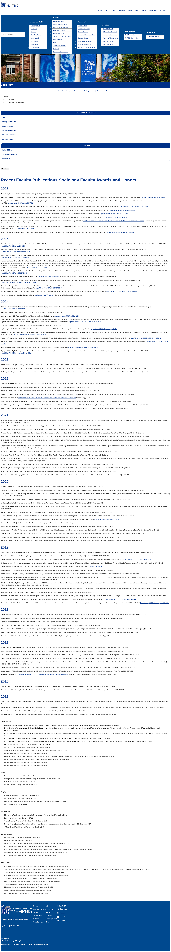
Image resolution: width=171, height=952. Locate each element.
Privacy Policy (5, 944)
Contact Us (6, 158)
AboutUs (60, 91)
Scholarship (34, 44)
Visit (106, 10)
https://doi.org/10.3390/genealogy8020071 (104, 329)
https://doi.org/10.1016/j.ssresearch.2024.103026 (16, 353)
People (68, 91)
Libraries (56, 49)
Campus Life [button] (82, 22)
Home (6, 96)
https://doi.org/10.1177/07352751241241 (66, 316)
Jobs (47, 922)
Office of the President (110, 32)
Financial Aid (35, 47)
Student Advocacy (84, 29)
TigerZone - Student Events (86, 47)
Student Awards (7, 139)
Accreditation (50, 909)
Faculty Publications (9, 122)
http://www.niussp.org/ (96, 566)
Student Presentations (9, 135)
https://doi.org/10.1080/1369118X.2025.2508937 (121, 291)
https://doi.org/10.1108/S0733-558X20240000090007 (85, 322)
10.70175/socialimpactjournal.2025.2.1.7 (154, 197)
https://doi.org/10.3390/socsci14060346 (13, 246)
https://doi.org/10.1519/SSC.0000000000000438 (121, 599)
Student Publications (9, 130)
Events (114, 10)
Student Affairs (82, 26)
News (130, 10)
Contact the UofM (153, 36)
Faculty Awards (7, 126)
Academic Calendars (39, 909)
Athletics (122, 10)
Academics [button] (56, 17)
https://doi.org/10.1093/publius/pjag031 (115, 217)
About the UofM (108, 29)
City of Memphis (108, 44)
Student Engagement (84, 41)
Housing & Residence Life (86, 35)
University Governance (110, 35)
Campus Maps (37, 915)
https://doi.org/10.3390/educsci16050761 (20, 203)
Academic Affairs (58, 21)
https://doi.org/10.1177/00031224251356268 (15, 257)
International (35, 38)
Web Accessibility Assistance (38, 944)
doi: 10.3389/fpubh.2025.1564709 (36, 267)
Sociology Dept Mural (9, 154)
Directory (49, 915)
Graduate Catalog (59, 30)
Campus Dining (83, 38)
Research (77, 91)
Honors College (58, 39)
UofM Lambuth (130, 35)
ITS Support (36, 919)
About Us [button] (105, 25)
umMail (144, 10)
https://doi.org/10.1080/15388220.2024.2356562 (146, 338)
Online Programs (58, 33)
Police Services (38, 922)
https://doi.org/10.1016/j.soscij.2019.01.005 (138, 559)
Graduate (34, 29)
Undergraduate (35, 26)
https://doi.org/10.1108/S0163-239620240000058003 (29, 334)
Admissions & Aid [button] (36, 22)
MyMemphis (153, 10)
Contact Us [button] (151, 32)
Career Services (83, 32)
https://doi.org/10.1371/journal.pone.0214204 (154, 603)
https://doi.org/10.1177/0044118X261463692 (134, 206)
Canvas (55, 42)
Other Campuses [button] (130, 31)
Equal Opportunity (51, 919)
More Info (4, 169)
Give (136, 10)
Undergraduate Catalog (60, 27)
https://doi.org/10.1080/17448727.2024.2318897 (83, 347)
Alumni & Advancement (110, 38)
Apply (100, 10)
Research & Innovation (60, 52)
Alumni (48, 912)
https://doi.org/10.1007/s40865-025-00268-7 (14, 273)
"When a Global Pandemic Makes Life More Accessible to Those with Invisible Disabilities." (47, 398)
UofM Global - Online (132, 38)
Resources (110, 91)
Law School (34, 41)
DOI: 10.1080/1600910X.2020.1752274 (106, 519)
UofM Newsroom (108, 41)
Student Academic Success (62, 36)
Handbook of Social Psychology (44, 295)
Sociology (11, 99)
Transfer (33, 32)
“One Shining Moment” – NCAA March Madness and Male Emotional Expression (43, 674)
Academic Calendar (59, 46)
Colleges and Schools (60, 24)
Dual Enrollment (36, 35)
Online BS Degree (8, 150)
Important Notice (19, 944)
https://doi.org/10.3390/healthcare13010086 (17, 252)
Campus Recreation (84, 44)
